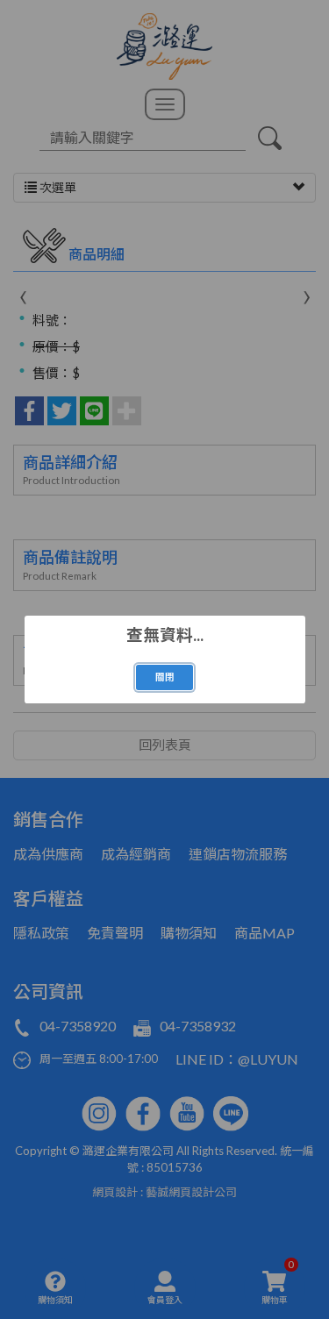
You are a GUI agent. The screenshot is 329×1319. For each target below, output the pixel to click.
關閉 (165, 677)
